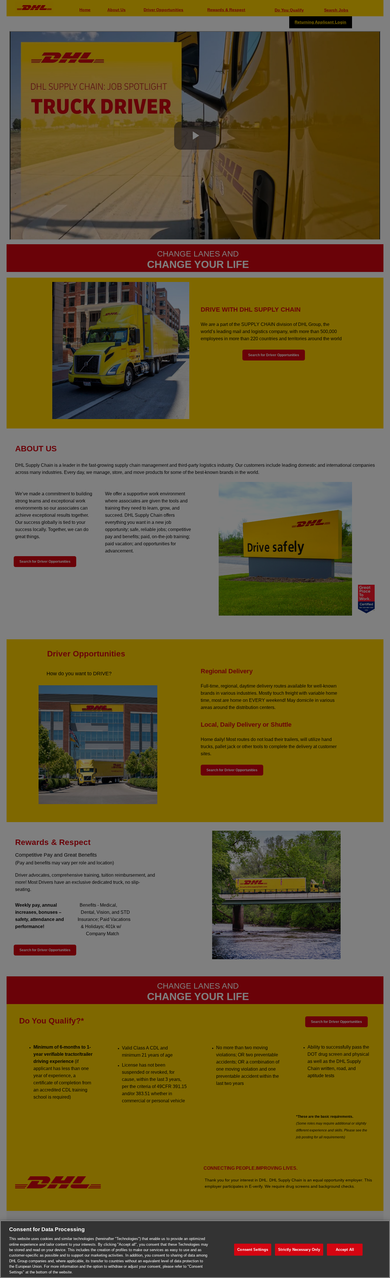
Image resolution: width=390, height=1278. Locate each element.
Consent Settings (252, 1249)
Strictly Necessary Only (299, 1249)
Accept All (345, 1249)
